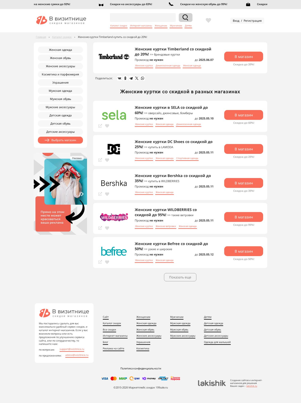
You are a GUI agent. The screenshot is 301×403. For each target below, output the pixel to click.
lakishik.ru (251, 385)
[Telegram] (131, 78)
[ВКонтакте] (119, 78)
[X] (136, 78)
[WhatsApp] (142, 78)
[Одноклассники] (125, 78)
